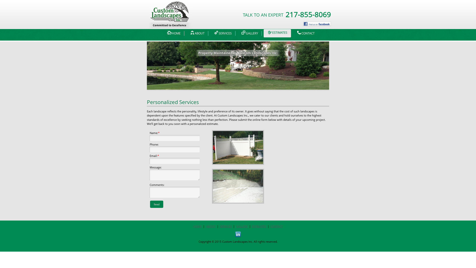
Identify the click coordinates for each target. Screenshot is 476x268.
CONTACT (277, 226)
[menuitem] (173, 33)
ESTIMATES (259, 226)
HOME (197, 226)
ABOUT (211, 226)
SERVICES (226, 226)
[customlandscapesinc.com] (171, 5)
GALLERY (242, 226)
